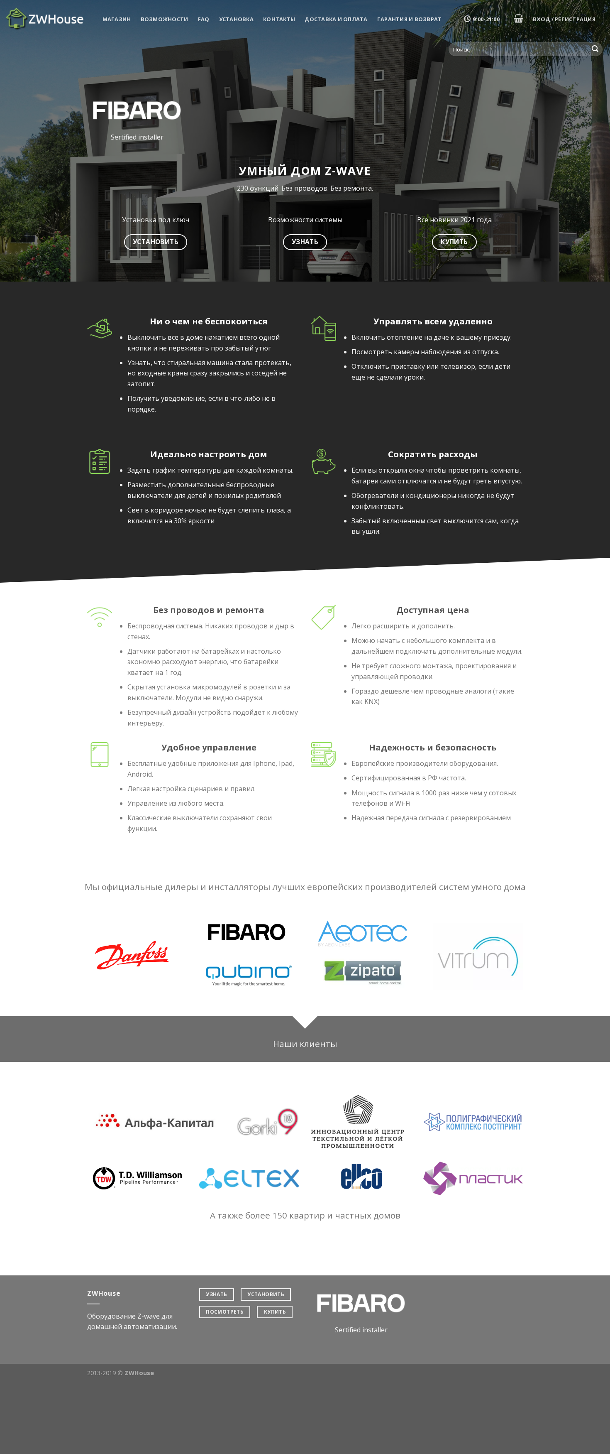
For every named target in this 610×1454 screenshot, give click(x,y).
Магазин (116, 19)
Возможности (164, 19)
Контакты (279, 19)
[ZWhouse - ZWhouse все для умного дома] (45, 18)
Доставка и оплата (336, 19)
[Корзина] (518, 18)
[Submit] (595, 49)
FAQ (204, 19)
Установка (236, 19)
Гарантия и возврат (409, 19)
